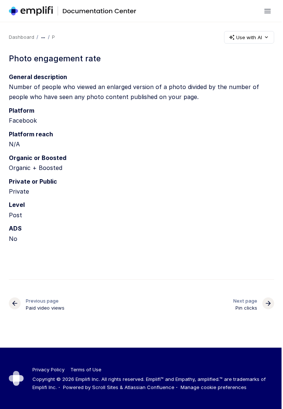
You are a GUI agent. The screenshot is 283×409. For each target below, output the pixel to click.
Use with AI (249, 37)
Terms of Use (85, 369)
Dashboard (21, 37)
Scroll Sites (105, 387)
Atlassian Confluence (149, 387)
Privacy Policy (48, 369)
